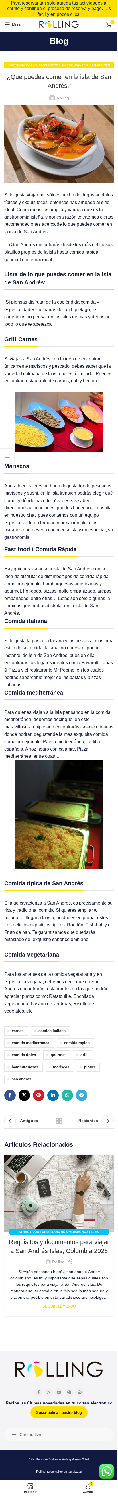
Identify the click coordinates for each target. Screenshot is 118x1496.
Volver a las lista (59, 1121)
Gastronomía (20, 65)
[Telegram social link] (81, 1095)
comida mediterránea (30, 1043)
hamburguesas (25, 1067)
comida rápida (77, 1043)
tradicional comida (35, 910)
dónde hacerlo (36, 500)
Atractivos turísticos (39, 1231)
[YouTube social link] (59, 1392)
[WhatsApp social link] (67, 1095)
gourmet (58, 1055)
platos (89, 1067)
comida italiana (52, 1031)
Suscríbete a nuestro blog (59, 1412)
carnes (17, 1031)
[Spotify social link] (79, 1392)
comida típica (24, 1055)
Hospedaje (70, 1231)
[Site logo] (59, 24)
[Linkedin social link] (53, 1095)
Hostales (90, 1231)
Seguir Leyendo (59, 1306)
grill (84, 1055)
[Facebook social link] (10, 1095)
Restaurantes (75, 65)
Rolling (63, 98)
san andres (21, 1079)
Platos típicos (47, 65)
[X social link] (24, 1095)
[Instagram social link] (48, 1392)
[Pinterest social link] (38, 1095)
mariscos (61, 1067)
